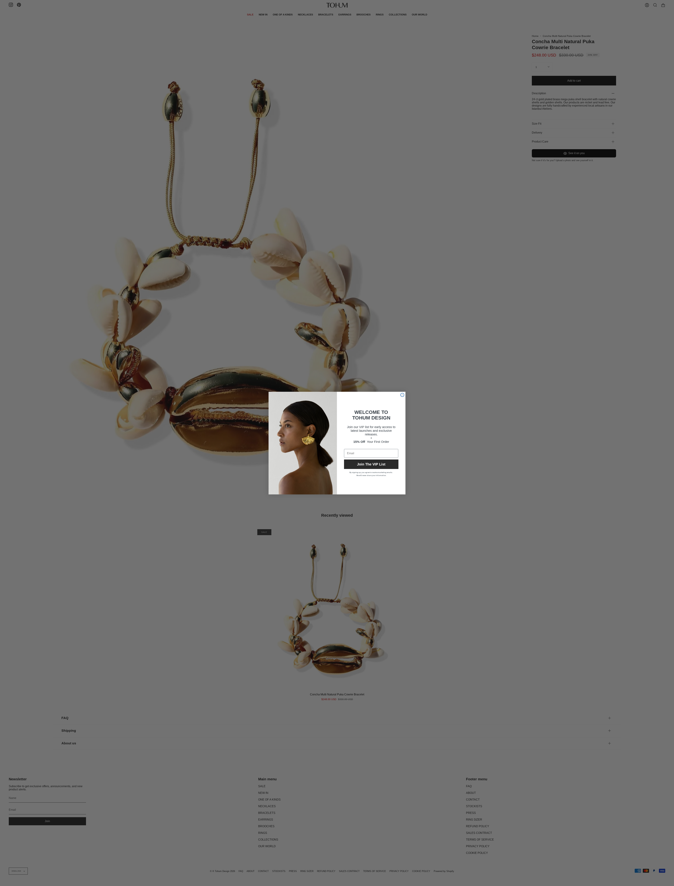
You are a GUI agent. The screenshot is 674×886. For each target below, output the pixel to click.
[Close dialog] (402, 395)
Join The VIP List (371, 464)
